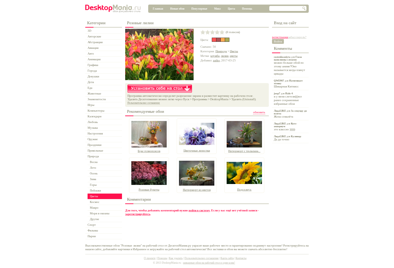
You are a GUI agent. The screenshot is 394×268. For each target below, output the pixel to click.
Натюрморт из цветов (197, 190)
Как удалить (176, 258)
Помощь (247, 8)
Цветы (234, 51)
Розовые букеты (149, 189)
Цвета (231, 8)
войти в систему (199, 210)
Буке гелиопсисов (149, 151)
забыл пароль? (297, 37)
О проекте (150, 258)
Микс (217, 8)
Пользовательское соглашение (143, 102)
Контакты (241, 258)
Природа (221, 51)
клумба (215, 56)
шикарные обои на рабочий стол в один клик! (209, 262)
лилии (224, 56)
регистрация (280, 37)
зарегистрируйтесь (137, 214)
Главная (158, 8)
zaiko (216, 60)
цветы (234, 56)
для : (289, 65)
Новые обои (177, 8)
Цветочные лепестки (197, 150)
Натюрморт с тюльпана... (244, 151)
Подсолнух (244, 189)
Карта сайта (227, 258)
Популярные (199, 8)
